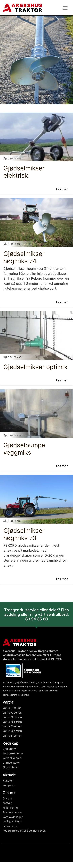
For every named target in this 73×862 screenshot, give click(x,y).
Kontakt (7, 803)
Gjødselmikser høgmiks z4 (23, 257)
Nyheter (8, 780)
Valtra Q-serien (12, 731)
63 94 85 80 (36, 619)
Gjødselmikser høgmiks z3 (23, 534)
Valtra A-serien (12, 712)
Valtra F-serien (12, 707)
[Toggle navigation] (65, 8)
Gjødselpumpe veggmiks (24, 448)
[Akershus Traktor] (22, 7)
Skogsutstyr (10, 767)
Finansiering (10, 807)
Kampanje (9, 785)
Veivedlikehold (12, 758)
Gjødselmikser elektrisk (23, 171)
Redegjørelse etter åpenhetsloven (24, 830)
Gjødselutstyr (11, 762)
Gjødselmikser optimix (35, 367)
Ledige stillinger (13, 821)
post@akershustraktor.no (16, 695)
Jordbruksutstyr (13, 753)
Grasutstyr (9, 749)
